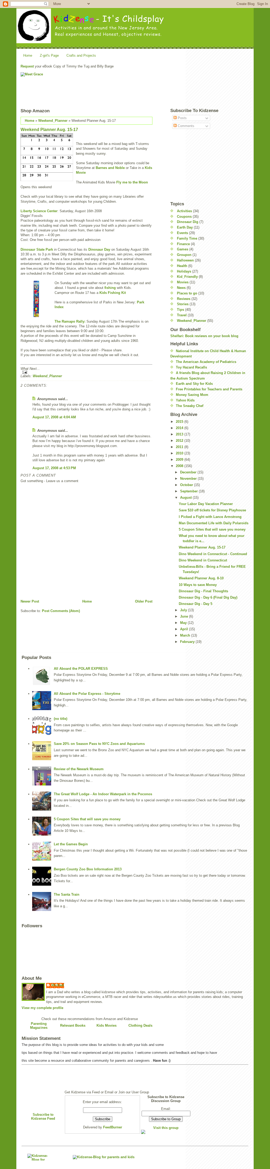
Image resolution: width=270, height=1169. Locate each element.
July (184, 610)
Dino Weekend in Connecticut (203, 560)
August (186, 497)
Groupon (184, 255)
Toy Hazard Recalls (191, 367)
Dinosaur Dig (187, 222)
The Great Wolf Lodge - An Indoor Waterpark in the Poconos (103, 794)
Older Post (143, 601)
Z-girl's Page (49, 55)
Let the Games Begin (71, 844)
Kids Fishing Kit (112, 293)
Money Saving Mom (192, 395)
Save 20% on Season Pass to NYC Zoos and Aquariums (99, 744)
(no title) (60, 719)
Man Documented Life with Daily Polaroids (213, 523)
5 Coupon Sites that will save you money (212, 529)
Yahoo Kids (185, 400)
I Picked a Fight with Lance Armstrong (210, 517)
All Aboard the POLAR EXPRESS (81, 669)
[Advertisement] (194, 84)
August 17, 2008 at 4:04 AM (54, 417)
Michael (57, 985)
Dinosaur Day (99, 249)
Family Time (187, 238)
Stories (183, 304)
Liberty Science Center (39, 211)
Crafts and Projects (81, 55)
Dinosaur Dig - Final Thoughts (203, 591)
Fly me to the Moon (132, 182)
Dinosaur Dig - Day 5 (195, 604)
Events (182, 233)
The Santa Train (66, 894)
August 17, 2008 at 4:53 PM (54, 468)
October (187, 485)
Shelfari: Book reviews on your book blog (204, 336)
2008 (180, 466)
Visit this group (166, 1128)
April (184, 629)
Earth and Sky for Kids (194, 384)
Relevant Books (72, 1025)
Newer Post (30, 601)
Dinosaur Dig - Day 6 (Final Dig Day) (208, 597)
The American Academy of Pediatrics (206, 362)
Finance (183, 244)
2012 (180, 441)
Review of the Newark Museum (79, 769)
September (189, 491)
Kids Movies (107, 1025)
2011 (180, 447)
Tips (180, 310)
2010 (180, 453)
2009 (180, 460)
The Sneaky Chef (189, 406)
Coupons (184, 217)
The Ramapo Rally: (70, 321)
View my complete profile (42, 1008)
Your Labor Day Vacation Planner (206, 504)
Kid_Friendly (187, 277)
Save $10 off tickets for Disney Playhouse (212, 510)
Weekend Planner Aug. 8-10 (201, 578)
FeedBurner (112, 1127)
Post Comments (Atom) (61, 611)
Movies (183, 282)
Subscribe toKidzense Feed (43, 1117)
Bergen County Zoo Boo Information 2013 (88, 869)
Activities (184, 211)
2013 (180, 434)
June (184, 616)
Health (182, 266)
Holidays (184, 271)
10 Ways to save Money (198, 585)
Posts (182, 118)
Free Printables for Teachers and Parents (209, 389)
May (184, 623)
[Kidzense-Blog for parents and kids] (39, 1157)
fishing (110, 288)
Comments (185, 126)
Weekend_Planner (53, 121)
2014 (180, 428)
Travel (182, 315)
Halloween (185, 260)
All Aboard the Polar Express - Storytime (87, 694)
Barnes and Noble (110, 168)
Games (182, 249)
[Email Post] (86, 372)
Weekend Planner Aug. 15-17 (49, 129)
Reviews (183, 299)
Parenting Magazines (38, 1026)
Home (27, 55)
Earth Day (185, 227)
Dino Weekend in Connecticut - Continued (213, 554)
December (188, 472)
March (185, 635)
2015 (180, 422)
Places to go (187, 293)
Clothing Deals (140, 1025)
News (181, 288)
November (189, 479)
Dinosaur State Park (37, 249)
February (188, 642)
